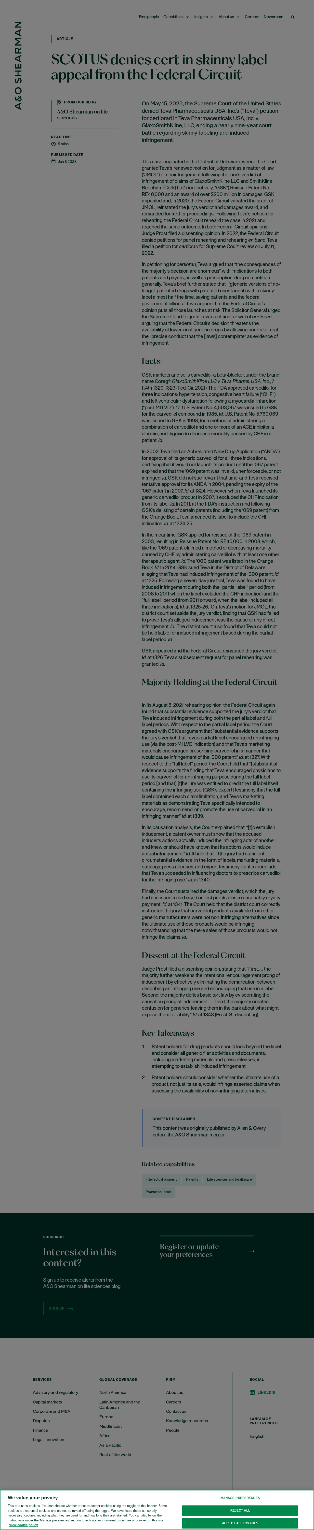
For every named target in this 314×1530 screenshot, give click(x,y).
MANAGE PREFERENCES (240, 1498)
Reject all (240, 1510)
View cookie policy (23, 1525)
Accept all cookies (240, 1523)
